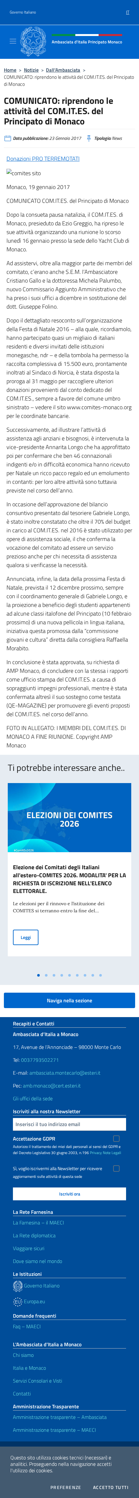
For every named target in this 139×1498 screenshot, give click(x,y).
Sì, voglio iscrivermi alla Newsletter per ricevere (57, 1168)
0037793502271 (40, 1060)
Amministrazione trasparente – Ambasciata (60, 1417)
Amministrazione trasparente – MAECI (54, 1430)
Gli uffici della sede (33, 1098)
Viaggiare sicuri (28, 1248)
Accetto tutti (111, 1487)
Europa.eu (34, 1301)
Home (10, 70)
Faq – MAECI (27, 1326)
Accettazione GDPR (34, 1138)
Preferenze (65, 1487)
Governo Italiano (23, 12)
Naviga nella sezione (69, 1000)
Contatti (22, 1393)
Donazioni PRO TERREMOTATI (43, 158)
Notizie (31, 70)
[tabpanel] (69, 876)
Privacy (96, 1153)
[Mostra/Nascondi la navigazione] (13, 41)
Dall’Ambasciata (63, 70)
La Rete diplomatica (34, 1235)
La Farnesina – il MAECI (38, 1222)
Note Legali (112, 1153)
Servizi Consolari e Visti (37, 1381)
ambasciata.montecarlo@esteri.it (65, 1073)
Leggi (29, 937)
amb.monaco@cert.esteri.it (52, 1085)
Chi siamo (23, 1355)
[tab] (38, 975)
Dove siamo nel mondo (37, 1261)
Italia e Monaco (29, 1368)
